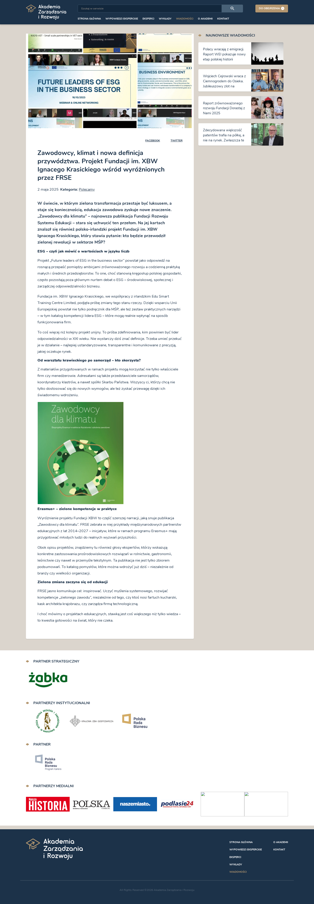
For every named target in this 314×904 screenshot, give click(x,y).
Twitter (177, 140)
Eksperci (148, 18)
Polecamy (87, 189)
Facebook (152, 140)
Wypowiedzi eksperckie (122, 18)
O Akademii (205, 18)
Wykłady (165, 18)
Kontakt (223, 18)
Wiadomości (184, 18)
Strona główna (89, 18)
